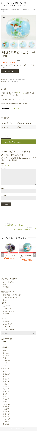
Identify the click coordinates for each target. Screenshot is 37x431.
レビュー (4, 168)
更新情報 (6, 321)
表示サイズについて (9, 308)
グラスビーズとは (9, 282)
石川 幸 (5, 376)
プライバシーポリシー (10, 297)
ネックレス (6, 363)
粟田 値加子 (7, 374)
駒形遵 (14, 81)
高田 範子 (6, 406)
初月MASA (6, 414)
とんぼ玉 (22, 79)
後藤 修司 (6, 399)
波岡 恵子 (6, 411)
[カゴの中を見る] (18, 342)
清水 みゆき (7, 404)
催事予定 (6, 287)
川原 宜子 (6, 391)
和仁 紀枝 (6, 424)
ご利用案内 (6, 306)
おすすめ (17, 79)
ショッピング (7, 324)
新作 (4, 350)
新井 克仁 (6, 371)
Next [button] (34, 254)
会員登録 (6, 313)
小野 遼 (5, 384)
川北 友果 (6, 389)
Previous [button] (2, 254)
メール (4, 195)
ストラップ (6, 365)
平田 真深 (6, 416)
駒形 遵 (12, 79)
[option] (9, 252)
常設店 (5, 284)
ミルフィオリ (20, 93)
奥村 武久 (6, 381)
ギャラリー (6, 326)
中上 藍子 (6, 409)
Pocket (16, 108)
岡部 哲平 (6, 379)
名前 (3, 188)
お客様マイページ (9, 311)
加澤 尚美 (6, 386)
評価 (2, 163)
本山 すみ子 (7, 419)
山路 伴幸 (6, 421)
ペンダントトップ (9, 360)
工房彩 (5, 394)
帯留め (5, 358)
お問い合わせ (7, 300)
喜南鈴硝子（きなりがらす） (12, 295)
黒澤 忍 (5, 396)
